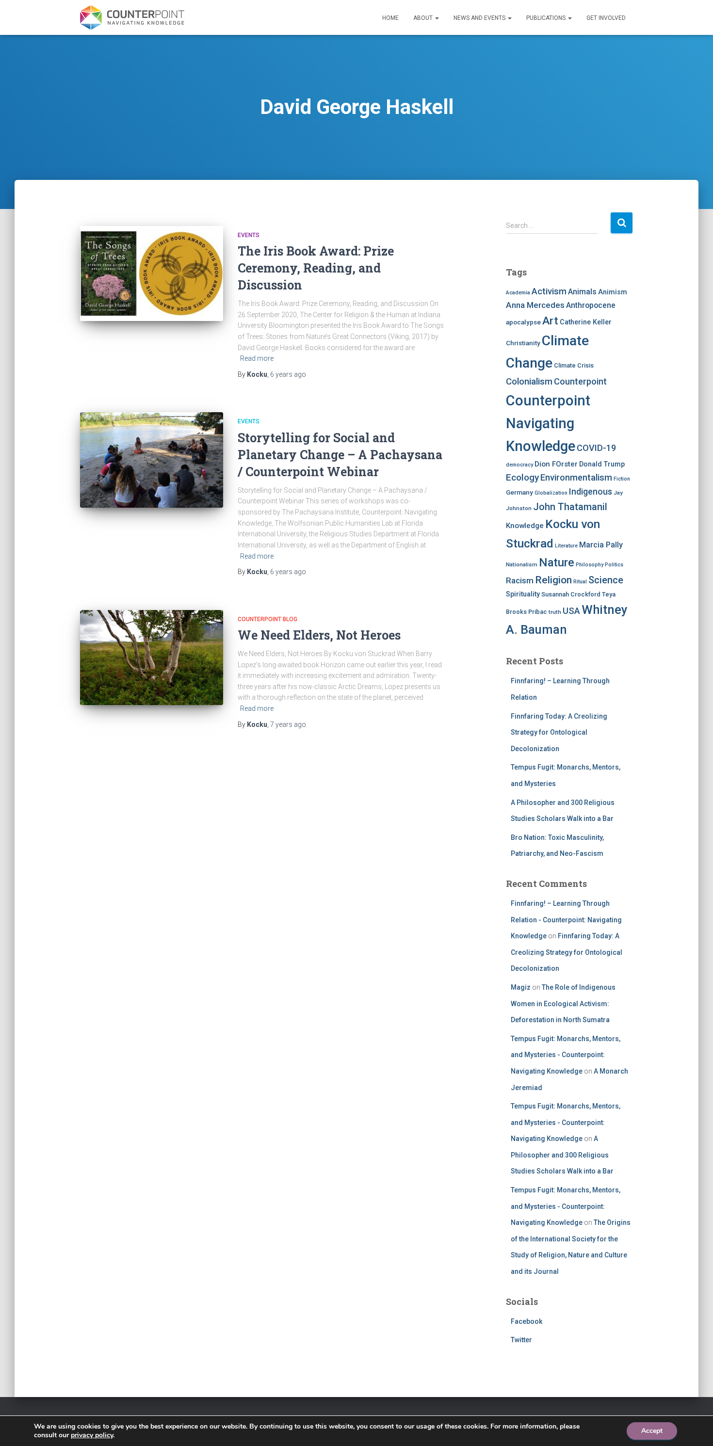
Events (248, 235)
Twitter (521, 1340)
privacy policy (92, 1435)
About (423, 18)
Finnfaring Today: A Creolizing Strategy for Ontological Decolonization (559, 732)
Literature (566, 546)
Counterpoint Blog (267, 619)
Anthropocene (591, 305)
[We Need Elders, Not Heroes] (151, 658)
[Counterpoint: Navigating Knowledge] (132, 17)
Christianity (523, 343)
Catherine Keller (586, 322)
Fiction (622, 479)
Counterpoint (580, 381)
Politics (614, 565)
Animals (582, 291)
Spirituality (523, 594)
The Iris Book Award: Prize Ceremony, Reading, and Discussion (316, 268)
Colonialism (529, 381)
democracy (519, 465)
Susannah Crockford (570, 594)
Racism (520, 580)
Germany (519, 492)
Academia (518, 292)
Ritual (580, 581)
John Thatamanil (570, 507)
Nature (556, 562)
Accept (652, 1430)
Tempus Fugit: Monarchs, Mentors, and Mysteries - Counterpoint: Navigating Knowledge (565, 1055)
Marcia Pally (601, 544)
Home (390, 18)
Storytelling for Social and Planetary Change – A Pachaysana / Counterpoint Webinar (340, 455)
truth (555, 612)
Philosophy (589, 565)
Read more (257, 358)
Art (550, 320)
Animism (612, 292)
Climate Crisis (574, 365)
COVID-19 (596, 448)
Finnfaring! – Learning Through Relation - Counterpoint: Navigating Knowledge (566, 920)
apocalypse (523, 322)
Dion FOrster (556, 464)
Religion (553, 580)
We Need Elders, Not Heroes (319, 635)
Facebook (526, 1321)
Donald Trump (602, 464)
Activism (549, 291)
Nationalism (521, 564)
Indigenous (590, 492)
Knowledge (525, 525)
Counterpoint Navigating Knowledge (548, 423)
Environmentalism (576, 477)
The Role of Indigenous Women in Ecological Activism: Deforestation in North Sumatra (563, 1003)
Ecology (522, 477)
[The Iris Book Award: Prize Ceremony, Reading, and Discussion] (151, 273)
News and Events (480, 18)
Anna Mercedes (535, 305)
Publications (546, 18)
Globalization (551, 493)
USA (571, 611)
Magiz (521, 987)
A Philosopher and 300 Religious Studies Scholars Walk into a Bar (562, 1155)
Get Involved (606, 18)
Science (605, 580)
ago (288, 374)
